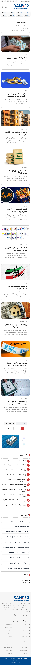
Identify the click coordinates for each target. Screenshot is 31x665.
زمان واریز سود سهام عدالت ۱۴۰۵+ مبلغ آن (17, 287)
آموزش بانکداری (23, 650)
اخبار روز (25, 634)
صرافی (10, 641)
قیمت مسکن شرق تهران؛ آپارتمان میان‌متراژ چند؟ (15, 133)
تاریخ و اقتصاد (8, 627)
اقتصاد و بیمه (9, 624)
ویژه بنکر (25, 653)
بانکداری (25, 641)
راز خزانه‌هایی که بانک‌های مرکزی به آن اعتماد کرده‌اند (15, 475)
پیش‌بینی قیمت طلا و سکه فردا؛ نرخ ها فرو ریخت (17, 537)
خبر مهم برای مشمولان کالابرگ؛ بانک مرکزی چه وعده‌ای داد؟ (16, 364)
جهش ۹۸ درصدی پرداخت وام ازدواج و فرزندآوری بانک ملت (17, 95)
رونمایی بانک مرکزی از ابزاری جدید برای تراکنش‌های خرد (16, 480)
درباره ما (25, 627)
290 (8, 428)
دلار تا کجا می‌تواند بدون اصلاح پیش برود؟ (15, 465)
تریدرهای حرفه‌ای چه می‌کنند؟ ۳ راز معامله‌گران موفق (14, 495)
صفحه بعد (11, 424)
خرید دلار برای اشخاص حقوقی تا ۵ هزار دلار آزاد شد (14, 470)
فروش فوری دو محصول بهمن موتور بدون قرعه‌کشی (17, 531)
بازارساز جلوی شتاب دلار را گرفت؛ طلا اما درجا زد (18, 552)
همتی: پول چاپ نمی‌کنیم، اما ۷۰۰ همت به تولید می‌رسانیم (14, 490)
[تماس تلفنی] (16, 1)
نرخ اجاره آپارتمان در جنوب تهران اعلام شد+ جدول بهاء (16, 325)
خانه (26, 624)
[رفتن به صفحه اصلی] (21, 6)
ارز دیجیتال (24, 637)
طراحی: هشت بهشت (15, 663)
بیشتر (16, 509)
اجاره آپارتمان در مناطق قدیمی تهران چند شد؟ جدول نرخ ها (16, 402)
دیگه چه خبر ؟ (23, 647)
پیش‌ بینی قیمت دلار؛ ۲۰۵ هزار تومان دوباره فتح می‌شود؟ (15, 542)
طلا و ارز (10, 634)
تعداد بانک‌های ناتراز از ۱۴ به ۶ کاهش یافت (15, 461)
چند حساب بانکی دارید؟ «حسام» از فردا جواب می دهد (14, 485)
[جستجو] (6, 7)
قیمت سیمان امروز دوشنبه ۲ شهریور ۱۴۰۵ (17, 172)
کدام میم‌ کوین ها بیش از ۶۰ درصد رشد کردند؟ (18, 558)
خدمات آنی (9, 644)
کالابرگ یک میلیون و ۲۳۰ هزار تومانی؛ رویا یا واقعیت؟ (17, 210)
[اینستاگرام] (2, 1)
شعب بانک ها (8, 650)
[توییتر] (11, 1)
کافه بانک (25, 644)
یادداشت (10, 637)
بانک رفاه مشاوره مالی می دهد (22, 526)
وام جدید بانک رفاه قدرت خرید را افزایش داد (15, 505)
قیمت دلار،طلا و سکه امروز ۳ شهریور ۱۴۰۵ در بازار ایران (16, 547)
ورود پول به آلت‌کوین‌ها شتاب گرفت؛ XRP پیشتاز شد (14, 501)
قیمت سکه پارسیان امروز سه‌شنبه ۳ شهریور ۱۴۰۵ (17, 568)
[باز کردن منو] (2, 7)
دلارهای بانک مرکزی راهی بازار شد (16, 58)
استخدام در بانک (8, 647)
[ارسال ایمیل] (13, 1)
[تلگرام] (8, 1)
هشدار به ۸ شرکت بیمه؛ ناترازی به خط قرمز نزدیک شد (15, 248)
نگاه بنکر (10, 653)
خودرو (10, 631)
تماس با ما (24, 631)
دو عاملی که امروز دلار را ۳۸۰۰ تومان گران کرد (18, 563)
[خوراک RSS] (5, 1)
